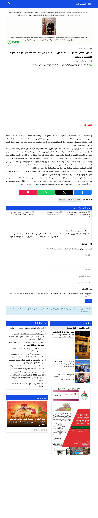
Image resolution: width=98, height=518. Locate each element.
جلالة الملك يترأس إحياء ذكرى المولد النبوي (29, 371)
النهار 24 (81, 4)
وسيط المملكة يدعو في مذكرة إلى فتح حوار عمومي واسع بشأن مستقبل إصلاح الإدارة (26, 344)
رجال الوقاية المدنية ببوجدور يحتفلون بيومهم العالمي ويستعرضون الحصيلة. (64, 364)
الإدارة (89, 61)
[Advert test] (71, 421)
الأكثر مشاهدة (84, 328)
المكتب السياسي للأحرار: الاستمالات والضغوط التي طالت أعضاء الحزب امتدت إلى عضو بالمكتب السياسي (26, 355)
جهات (81, 48)
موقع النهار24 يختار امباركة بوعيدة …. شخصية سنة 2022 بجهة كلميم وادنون (64, 377)
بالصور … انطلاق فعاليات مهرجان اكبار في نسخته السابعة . (48, 235)
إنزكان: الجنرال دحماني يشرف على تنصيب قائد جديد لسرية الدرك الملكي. (26, 349)
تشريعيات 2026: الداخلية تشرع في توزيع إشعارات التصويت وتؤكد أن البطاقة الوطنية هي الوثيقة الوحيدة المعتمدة (27, 377)
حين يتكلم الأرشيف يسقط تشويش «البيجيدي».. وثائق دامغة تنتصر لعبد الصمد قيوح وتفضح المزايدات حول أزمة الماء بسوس (26, 336)
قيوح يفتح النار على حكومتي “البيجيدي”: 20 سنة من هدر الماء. (26, 329)
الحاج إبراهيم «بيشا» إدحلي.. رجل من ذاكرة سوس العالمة (27, 385)
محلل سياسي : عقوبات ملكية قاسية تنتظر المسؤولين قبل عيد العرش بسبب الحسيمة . (76, 233)
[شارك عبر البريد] (28, 192)
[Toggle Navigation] (90, 4)
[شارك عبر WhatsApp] (46, 192)
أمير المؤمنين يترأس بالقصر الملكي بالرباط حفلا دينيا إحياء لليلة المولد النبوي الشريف (26, 361)
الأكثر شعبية (71, 328)
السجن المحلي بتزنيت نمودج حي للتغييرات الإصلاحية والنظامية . (21, 235)
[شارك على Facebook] (82, 192)
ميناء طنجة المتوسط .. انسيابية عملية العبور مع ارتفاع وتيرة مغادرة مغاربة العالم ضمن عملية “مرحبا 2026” (26, 367)
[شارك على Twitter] (64, 192)
